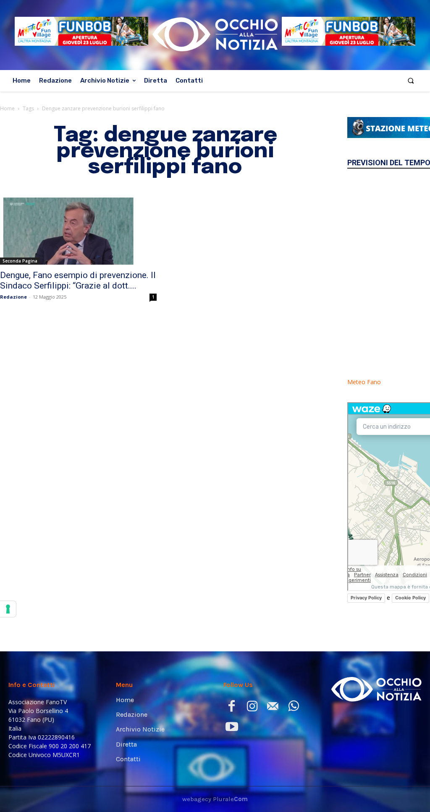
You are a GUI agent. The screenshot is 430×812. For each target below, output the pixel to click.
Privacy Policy (366, 598)
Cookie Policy (410, 598)
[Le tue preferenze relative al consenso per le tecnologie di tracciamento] (8, 609)
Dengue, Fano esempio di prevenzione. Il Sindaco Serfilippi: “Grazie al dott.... (78, 280)
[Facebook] (231, 708)
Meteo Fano (364, 382)
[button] (411, 80)
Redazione (13, 297)
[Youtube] (231, 728)
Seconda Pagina (20, 261)
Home (7, 108)
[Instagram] (252, 708)
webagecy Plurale (215, 799)
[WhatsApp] (293, 708)
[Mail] (273, 708)
